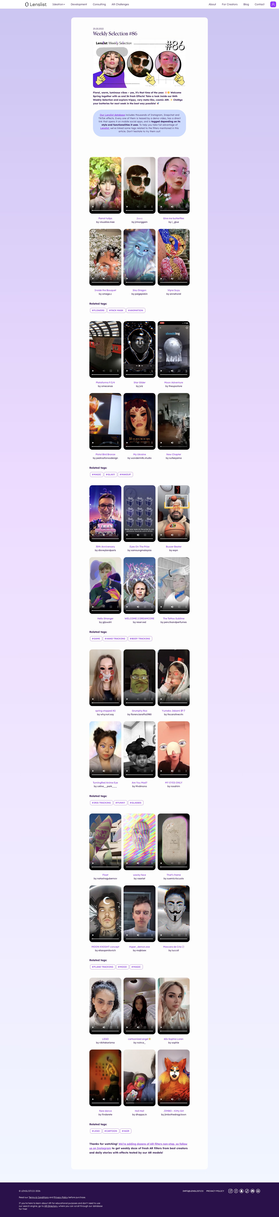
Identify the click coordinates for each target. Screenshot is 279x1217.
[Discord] (253, 1191)
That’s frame (174, 874)
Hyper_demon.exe (139, 946)
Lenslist (104, 128)
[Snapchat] (241, 1191)
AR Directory (50, 1206)
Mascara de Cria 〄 (173, 946)
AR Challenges (120, 4)
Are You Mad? (139, 782)
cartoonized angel (138, 1038)
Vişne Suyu (174, 290)
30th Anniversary (105, 546)
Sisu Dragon (139, 290)
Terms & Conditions (39, 1197)
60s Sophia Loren (173, 1038)
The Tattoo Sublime (173, 618)
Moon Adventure (173, 382)
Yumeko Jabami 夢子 (173, 710)
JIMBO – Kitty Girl (174, 1110)
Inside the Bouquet (105, 290)
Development (79, 4)
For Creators (230, 4)
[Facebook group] (258, 1191)
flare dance (105, 1110)
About (212, 4)
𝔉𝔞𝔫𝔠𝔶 (139, 218)
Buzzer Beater (173, 546)
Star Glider (139, 382)
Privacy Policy (61, 1197)
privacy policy (215, 1191)
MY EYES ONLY (173, 782)
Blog (246, 4)
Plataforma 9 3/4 (105, 382)
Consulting (99, 4)
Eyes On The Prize (139, 546)
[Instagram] (230, 1191)
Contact (259, 4)
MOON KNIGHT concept (105, 946)
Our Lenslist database (112, 114)
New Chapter (173, 454)
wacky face (139, 874)
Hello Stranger (105, 618)
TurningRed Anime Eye (105, 782)
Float (105, 874)
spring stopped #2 (105, 710)
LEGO (105, 1038)
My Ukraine (139, 454)
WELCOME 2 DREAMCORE (139, 618)
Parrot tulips (105, 218)
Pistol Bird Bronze (105, 454)
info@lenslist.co (193, 1191)
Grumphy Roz (139, 710)
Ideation (57, 4)
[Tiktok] (247, 1191)
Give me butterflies (173, 218)
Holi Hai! (139, 1110)
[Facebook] (236, 1191)
